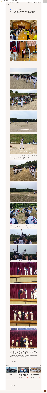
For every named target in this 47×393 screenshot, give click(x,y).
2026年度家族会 (9, 374)
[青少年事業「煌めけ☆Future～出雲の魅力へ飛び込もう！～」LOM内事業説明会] (23, 370)
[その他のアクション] (36, 9)
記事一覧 (7, 4)
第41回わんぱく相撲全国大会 (35, 375)
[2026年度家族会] (11, 370)
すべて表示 (39, 365)
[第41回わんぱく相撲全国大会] (35, 370)
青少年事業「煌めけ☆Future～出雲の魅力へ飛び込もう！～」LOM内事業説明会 (23, 375)
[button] (39, 4)
